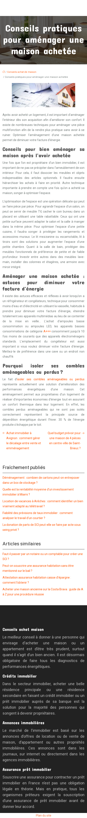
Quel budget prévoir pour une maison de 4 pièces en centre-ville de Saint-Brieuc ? (64, 440)
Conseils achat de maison (21, 72)
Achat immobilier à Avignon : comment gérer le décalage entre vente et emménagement (23, 440)
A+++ (47, 331)
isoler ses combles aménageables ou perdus (50, 379)
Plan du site (43, 815)
